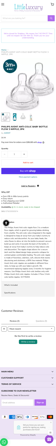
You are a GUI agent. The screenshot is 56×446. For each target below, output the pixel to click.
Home (4, 50)
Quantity (4, 149)
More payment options (28, 177)
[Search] (51, 18)
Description (9, 222)
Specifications (9, 293)
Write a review (28, 341)
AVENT (7, 133)
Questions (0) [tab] (41, 321)
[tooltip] (38, 186)
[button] (28, 185)
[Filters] (4, 329)
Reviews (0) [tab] (15, 321)
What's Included (11, 285)
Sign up (40, 402)
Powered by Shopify (28, 435)
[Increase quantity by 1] (24, 154)
